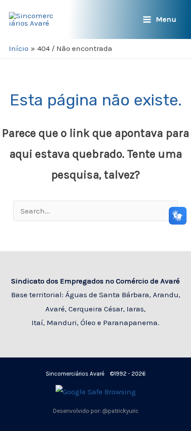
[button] (125, 19)
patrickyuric (123, 411)
